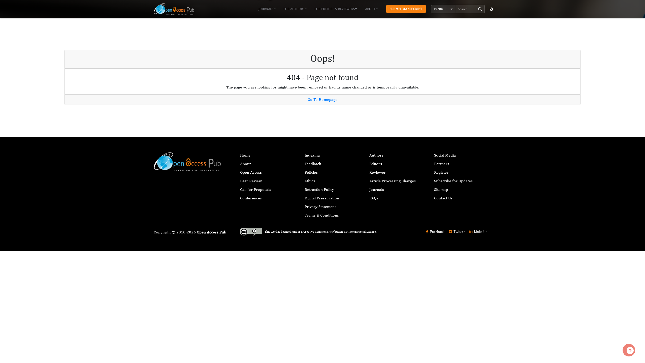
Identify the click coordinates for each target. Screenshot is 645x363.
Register (441, 172)
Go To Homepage (322, 99)
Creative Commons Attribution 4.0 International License (339, 232)
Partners (441, 163)
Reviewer (377, 172)
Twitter (459, 232)
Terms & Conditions (322, 215)
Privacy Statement (320, 206)
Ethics (310, 180)
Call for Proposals (255, 189)
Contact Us (443, 198)
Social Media (445, 155)
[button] (443, 9)
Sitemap (441, 189)
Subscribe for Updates (453, 180)
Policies (311, 172)
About (370, 9)
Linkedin (480, 232)
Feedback (313, 163)
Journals (266, 9)
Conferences (251, 198)
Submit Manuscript (406, 9)
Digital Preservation (322, 198)
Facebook (436, 232)
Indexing (312, 155)
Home (245, 155)
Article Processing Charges (392, 180)
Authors (376, 155)
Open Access (251, 172)
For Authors (293, 9)
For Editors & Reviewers (334, 9)
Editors (375, 163)
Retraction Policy (319, 189)
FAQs (373, 198)
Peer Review (251, 180)
